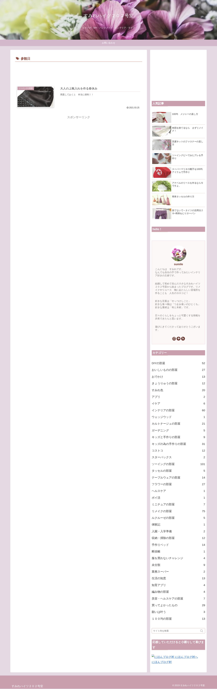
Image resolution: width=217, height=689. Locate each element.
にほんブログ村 (162, 662)
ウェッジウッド (178, 417)
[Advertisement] (78, 71)
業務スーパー (178, 571)
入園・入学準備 (178, 531)
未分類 (178, 565)
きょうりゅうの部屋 (178, 383)
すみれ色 (178, 390)
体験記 (178, 524)
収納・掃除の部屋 (178, 538)
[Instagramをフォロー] (174, 339)
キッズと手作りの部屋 (178, 437)
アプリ (178, 396)
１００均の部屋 (178, 618)
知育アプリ (178, 585)
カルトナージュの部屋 (178, 423)
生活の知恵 (178, 578)
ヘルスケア (178, 490)
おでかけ (178, 376)
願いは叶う (178, 612)
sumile (178, 264)
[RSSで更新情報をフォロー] (183, 339)
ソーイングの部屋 (178, 464)
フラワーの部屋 (178, 484)
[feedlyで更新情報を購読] (178, 339)
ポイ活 (178, 497)
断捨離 (178, 551)
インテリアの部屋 (178, 410)
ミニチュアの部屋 (178, 504)
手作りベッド (178, 544)
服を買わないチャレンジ (178, 558)
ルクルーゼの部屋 (178, 517)
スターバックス (178, 457)
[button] (202, 631)
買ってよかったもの (178, 605)
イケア (178, 403)
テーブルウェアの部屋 (178, 477)
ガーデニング (178, 430)
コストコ (178, 450)
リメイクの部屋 (178, 511)
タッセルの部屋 (178, 470)
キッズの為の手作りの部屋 (178, 444)
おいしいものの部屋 (178, 369)
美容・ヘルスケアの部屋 (178, 598)
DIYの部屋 (178, 363)
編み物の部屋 (178, 591)
